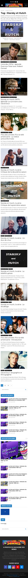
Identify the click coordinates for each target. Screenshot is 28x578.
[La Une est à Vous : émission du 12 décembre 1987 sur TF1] (4, 431)
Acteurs (2, 235)
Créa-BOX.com (16, 576)
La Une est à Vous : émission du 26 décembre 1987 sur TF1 (18, 415)
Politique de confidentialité (12, 575)
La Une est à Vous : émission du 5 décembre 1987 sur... (18, 490)
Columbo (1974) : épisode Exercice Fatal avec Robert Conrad (12, 66)
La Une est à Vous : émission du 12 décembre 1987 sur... (18, 466)
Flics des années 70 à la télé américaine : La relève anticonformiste (12, 137)
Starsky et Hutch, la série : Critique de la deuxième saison (14, 171)
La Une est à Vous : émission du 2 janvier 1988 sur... (18, 482)
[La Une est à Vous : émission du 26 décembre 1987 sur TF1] (4, 416)
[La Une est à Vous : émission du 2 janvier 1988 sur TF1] (4, 408)
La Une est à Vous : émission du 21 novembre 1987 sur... (18, 498)
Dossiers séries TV (13, 97)
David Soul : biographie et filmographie (11, 374)
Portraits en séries (8, 235)
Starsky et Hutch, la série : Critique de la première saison (13, 204)
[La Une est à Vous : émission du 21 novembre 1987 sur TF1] (4, 499)
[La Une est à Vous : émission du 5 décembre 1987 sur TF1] (4, 491)
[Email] (21, 567)
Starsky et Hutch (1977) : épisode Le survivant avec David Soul (11, 101)
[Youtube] (17, 567)
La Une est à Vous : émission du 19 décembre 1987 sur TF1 (18, 422)
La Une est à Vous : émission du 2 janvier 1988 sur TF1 (18, 407)
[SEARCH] (25, 389)
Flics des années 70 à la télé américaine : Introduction (12, 339)
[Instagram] (13, 567)
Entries (3, 523)
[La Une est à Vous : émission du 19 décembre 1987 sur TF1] (4, 424)
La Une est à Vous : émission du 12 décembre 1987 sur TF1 (18, 430)
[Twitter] (9, 567)
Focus (10, 302)
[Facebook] (5, 567)
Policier (10, 132)
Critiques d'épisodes (5, 97)
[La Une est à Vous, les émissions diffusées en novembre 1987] (4, 400)
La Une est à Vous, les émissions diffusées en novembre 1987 (18, 399)
